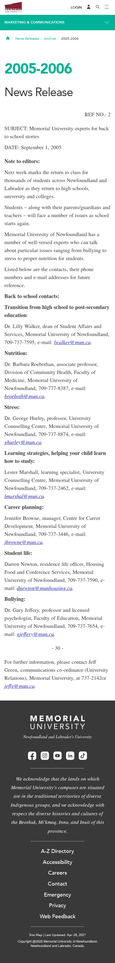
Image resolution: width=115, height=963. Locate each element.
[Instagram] (45, 756)
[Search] (98, 7)
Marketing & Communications (34, 22)
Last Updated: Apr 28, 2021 (65, 935)
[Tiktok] (83, 756)
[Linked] (70, 756)
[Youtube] (57, 756)
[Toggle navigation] (107, 7)
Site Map (35, 935)
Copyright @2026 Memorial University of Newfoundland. (58, 941)
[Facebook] (32, 756)
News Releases (27, 38)
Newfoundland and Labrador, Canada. (58, 945)
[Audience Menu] (89, 7)
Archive (50, 38)
